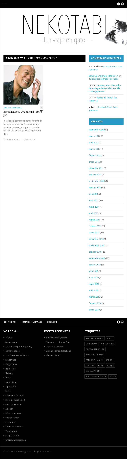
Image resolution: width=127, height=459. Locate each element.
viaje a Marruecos (96, 376)
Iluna (7, 377)
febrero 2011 (95, 226)
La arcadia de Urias (14, 395)
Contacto (9, 322)
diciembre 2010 (96, 239)
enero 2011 (94, 232)
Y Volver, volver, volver (56, 337)
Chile (110, 338)
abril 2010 (93, 290)
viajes (113, 376)
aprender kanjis (94, 338)
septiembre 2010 (97, 258)
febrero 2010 (95, 303)
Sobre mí (52, 322)
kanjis (110, 366)
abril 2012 (93, 142)
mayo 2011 (94, 207)
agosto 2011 (95, 187)
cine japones (108, 344)
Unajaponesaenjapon (15, 440)
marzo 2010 (94, 297)
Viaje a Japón (93, 371)
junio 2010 (94, 277)
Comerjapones (12, 351)
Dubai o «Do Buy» (54, 346)
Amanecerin (11, 342)
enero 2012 (94, 162)
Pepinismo (10, 422)
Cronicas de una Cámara (17, 355)
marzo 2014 (94, 136)
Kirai (7, 391)
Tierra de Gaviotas (14, 426)
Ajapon (8, 337)
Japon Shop (11, 382)
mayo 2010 (94, 284)
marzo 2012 (94, 149)
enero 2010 (94, 309)
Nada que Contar (13, 404)
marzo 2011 (94, 219)
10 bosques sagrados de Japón (104, 79)
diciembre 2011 (96, 168)
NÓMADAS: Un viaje (31, 322)
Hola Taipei (10, 368)
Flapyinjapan (11, 364)
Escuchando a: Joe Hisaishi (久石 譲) (23, 113)
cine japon (91, 344)
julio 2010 (93, 271)
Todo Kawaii (11, 431)
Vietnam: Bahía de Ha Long (58, 351)
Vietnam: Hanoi (53, 355)
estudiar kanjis (94, 360)
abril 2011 (93, 213)
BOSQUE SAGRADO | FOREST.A (103, 76)
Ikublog (9, 373)
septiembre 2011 (97, 181)
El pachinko (10, 360)
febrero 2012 (95, 155)
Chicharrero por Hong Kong (18, 346)
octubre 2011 (95, 174)
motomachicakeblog (15, 400)
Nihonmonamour (13, 413)
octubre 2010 (95, 252)
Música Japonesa (12, 108)
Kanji (101, 366)
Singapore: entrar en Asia (58, 342)
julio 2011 (93, 194)
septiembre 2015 (97, 129)
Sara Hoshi (30, 139)
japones (90, 366)
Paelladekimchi (12, 417)
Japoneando (11, 386)
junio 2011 (94, 200)
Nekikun (9, 409)
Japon (109, 360)
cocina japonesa (95, 349)
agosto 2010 (95, 264)
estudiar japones (95, 355)
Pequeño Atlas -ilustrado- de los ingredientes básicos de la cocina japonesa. (105, 88)
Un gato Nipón (12, 435)
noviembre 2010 (96, 245)
